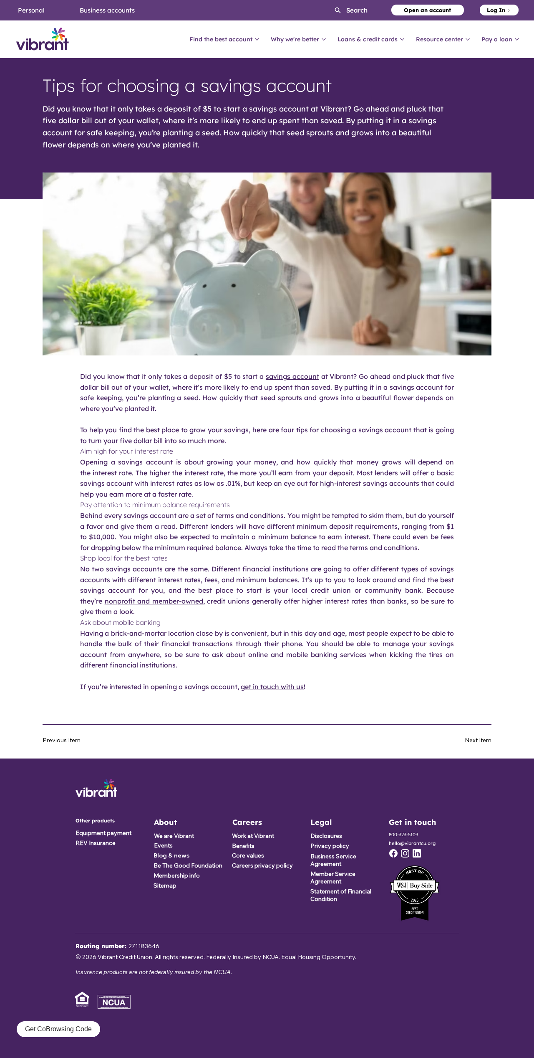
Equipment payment (103, 833)
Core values (248, 855)
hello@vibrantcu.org (412, 843)
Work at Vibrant (253, 836)
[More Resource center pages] (468, 39)
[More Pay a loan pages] (517, 39)
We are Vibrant (174, 836)
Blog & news (171, 855)
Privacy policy (329, 846)
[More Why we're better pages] (324, 39)
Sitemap (165, 885)
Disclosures (326, 836)
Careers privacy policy (262, 865)
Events (163, 845)
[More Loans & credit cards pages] (402, 39)
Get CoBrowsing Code (58, 1029)
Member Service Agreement (332, 877)
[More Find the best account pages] (257, 39)
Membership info (177, 875)
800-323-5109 (403, 834)
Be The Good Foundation (188, 865)
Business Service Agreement (333, 860)
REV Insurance (96, 843)
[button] (344, 10)
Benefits (243, 846)
